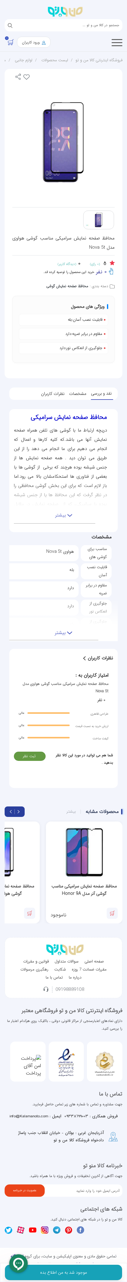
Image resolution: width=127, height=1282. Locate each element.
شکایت (60, 969)
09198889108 (69, 989)
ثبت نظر (29, 756)
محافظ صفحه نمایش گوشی (67, 286)
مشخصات (77, 393)
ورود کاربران (31, 42)
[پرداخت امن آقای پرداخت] (28, 1066)
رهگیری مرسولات (34, 969)
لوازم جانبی (23, 60)
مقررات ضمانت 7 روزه (89, 969)
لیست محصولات (54, 60)
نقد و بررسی (101, 393)
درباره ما (75, 977)
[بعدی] (10, 811)
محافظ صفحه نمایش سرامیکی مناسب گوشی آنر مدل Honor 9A (84, 890)
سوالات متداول (67, 961)
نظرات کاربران (52, 393)
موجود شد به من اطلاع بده (63, 1272)
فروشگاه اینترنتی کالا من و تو (99, 60)
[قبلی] (18, 811)
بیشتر (71, 812)
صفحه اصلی (94, 961)
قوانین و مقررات (36, 961)
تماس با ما (54, 977)
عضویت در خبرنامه (24, 1190)
